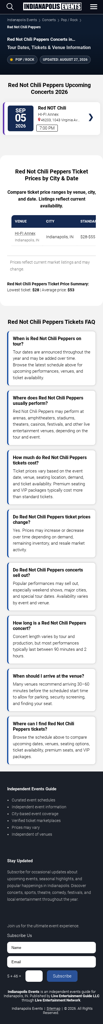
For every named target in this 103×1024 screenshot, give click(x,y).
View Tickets (91, 109)
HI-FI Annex (25, 233)
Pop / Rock (69, 20)
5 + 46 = (14, 976)
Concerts (49, 20)
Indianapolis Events (22, 20)
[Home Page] (52, 6)
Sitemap (53, 1008)
